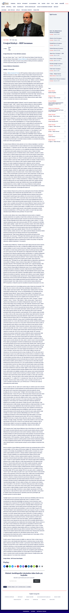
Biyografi (24, 3)
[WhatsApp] (21, 48)
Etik (39, 3)
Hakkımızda (13, 0)
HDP (17, 586)
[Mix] (43, 48)
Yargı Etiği (36, 10)
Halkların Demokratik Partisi (13, 73)
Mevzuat (56, 6)
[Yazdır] (34, 48)
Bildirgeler (20, 6)
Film (52, 3)
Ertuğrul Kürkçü (11, 586)
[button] (65, 3)
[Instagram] (31, 1)
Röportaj (8, 6)
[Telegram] (40, 48)
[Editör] (3, 48)
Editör (5, 48)
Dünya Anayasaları (30, 6)
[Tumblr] (37, 48)
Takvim (43, 3)
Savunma (3, 10)
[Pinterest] (35, 1)
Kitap (48, 3)
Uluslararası (32, 3)
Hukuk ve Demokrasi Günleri (44, 6)
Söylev (18, 10)
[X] (38, 1)
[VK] (46, 48)
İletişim (17, 0)
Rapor (3, 6)
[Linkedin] (33, 1)
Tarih (14, 6)
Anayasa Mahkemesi (23, 59)
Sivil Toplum (11, 10)
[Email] (30, 48)
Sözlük (19, 3)
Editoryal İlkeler (23, 0)
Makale (61, 3)
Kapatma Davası (22, 586)
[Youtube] (40, 1)
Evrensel (13, 3)
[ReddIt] (27, 48)
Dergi (56, 3)
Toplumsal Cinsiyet (26, 10)
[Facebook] (29, 1)
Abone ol (37, 581)
